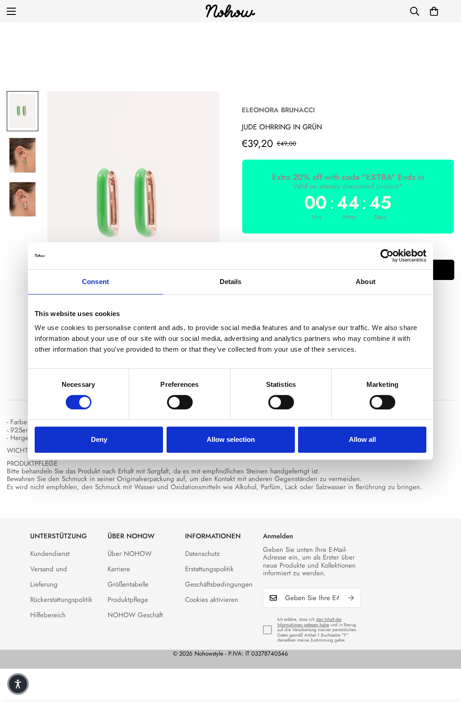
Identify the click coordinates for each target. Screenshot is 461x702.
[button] (434, 11)
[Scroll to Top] (443, 652)
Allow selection (231, 439)
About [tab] (365, 281)
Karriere (119, 569)
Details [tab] (231, 281)
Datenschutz (202, 554)
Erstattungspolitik (209, 569)
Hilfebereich (48, 615)
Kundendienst (50, 554)
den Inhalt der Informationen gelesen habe (309, 622)
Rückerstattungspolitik (61, 600)
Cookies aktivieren (211, 600)
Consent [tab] (95, 281)
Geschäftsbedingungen (219, 584)
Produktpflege (128, 600)
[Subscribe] (351, 598)
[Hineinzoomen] (200, 110)
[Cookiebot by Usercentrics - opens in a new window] (387, 255)
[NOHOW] (230, 11)
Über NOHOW (130, 554)
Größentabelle (128, 584)
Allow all (362, 439)
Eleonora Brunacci (278, 110)
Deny (99, 439)
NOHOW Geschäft (135, 615)
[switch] (180, 402)
